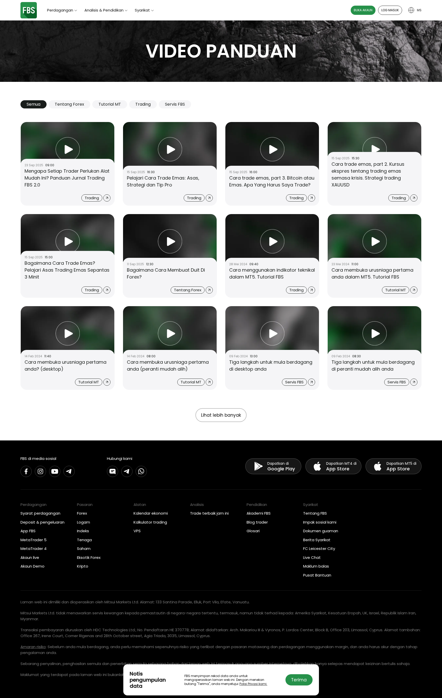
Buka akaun (363, 10)
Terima (299, 680)
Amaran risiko (33, 646)
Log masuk (390, 10)
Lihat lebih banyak (221, 415)
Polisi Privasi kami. (253, 684)
